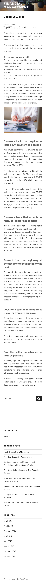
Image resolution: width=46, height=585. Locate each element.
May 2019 (8, 541)
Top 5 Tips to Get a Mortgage (20, 27)
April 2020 (8, 526)
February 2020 (10, 531)
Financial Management (16, 5)
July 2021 (8, 521)
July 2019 (8, 536)
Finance (7, 437)
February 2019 (10, 551)
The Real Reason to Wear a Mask (18, 457)
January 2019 (9, 556)
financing (22, 294)
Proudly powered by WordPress (16, 579)
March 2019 (9, 546)
